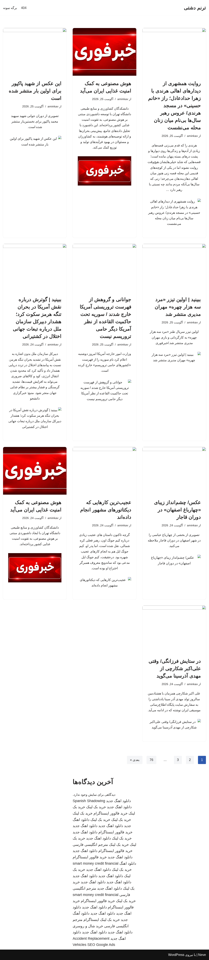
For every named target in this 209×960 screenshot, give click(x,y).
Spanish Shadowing (89, 801)
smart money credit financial (95, 863)
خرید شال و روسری (88, 926)
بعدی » (134, 760)
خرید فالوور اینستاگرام (110, 813)
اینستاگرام (91, 920)
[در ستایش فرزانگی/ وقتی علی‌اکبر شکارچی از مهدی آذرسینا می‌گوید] (174, 629)
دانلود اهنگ (127, 863)
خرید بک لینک (96, 807)
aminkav (192, 135)
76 (151, 760)
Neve (202, 955)
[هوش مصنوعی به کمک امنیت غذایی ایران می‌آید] (104, 52)
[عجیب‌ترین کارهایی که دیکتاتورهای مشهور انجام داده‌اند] (104, 471)
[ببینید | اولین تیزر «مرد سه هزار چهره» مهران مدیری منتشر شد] (174, 267)
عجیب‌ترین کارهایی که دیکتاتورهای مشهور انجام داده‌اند (105, 510)
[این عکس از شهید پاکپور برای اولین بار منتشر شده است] (35, 52)
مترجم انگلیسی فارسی (90, 845)
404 (24, 8)
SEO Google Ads (101, 945)
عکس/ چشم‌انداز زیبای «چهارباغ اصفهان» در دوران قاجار (177, 510)
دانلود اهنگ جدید (118, 801)
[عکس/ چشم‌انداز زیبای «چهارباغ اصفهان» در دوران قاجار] (174, 471)
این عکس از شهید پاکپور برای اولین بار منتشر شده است (35, 91)
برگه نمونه (10, 8)
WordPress (176, 955)
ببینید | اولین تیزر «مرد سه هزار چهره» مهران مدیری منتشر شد (178, 307)
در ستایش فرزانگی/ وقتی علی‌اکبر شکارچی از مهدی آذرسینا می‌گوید (175, 668)
